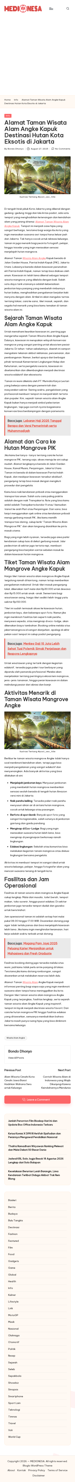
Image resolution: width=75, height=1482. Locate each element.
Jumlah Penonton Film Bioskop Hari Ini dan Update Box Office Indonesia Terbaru (32, 1122)
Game (11, 1267)
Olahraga (13, 1335)
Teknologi (14, 1409)
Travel (12, 1423)
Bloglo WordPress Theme (37, 1465)
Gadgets (13, 1261)
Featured (13, 1240)
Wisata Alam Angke (34, 258)
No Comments (62, 149)
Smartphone (15, 1396)
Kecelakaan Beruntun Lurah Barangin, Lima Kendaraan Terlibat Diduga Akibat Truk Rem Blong (34, 1175)
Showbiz (13, 1382)
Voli (10, 1430)
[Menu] (51, 9)
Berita (11, 1207)
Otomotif (13, 1342)
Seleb (11, 1369)
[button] (16, 1058)
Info (8, 115)
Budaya (12, 1213)
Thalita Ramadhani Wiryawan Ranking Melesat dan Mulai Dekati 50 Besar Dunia (36, 1147)
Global (12, 1274)
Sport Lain (14, 1403)
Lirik (10, 1308)
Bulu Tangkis (15, 1220)
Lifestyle (13, 1301)
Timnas (12, 1416)
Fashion (12, 1234)
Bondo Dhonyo (20, 1051)
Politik (11, 1349)
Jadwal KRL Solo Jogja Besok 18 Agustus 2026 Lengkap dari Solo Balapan (36, 1160)
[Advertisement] (37, 56)
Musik (11, 1321)
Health (12, 1281)
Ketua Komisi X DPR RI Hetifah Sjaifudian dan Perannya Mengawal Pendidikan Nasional (34, 1135)
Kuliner (12, 1295)
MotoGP (13, 1315)
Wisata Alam (30, 982)
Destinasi (13, 1227)
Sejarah (12, 1362)
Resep (11, 1355)
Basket (12, 1200)
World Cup (14, 1436)
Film (10, 1247)
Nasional (13, 1328)
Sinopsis (13, 1389)
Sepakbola (14, 1376)
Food (11, 1254)
